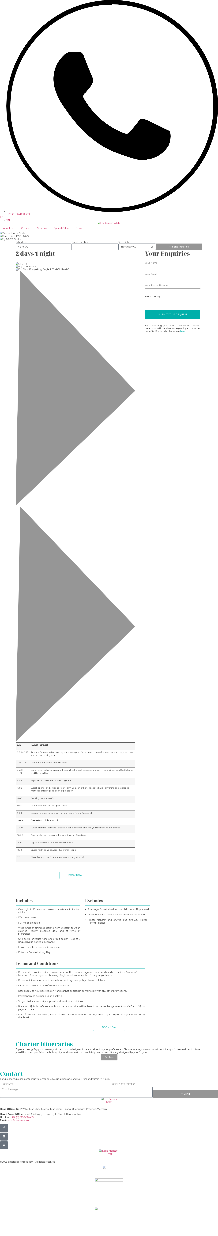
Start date (124, 242)
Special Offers (61, 228)
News (79, 228)
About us (8, 228)
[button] (75, 389)
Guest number (80, 242)
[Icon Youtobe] (4, 1145)
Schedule (42, 228)
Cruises (25, 228)
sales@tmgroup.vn (18, 1120)
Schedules (21, 242)
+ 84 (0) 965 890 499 (22, 1117)
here (182, 331)
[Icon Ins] (4, 1137)
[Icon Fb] (4, 1128)
